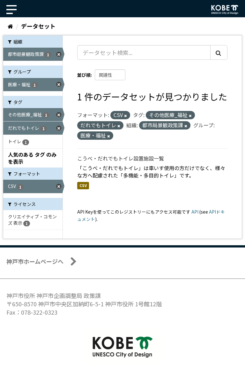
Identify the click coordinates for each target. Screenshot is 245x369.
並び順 (84, 75)
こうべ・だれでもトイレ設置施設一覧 (120, 158)
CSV (83, 185)
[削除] (125, 115)
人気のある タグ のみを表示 (32, 158)
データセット (38, 26)
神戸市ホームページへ (34, 261)
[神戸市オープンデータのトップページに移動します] (225, 9)
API (194, 211)
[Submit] (218, 52)
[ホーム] (10, 26)
